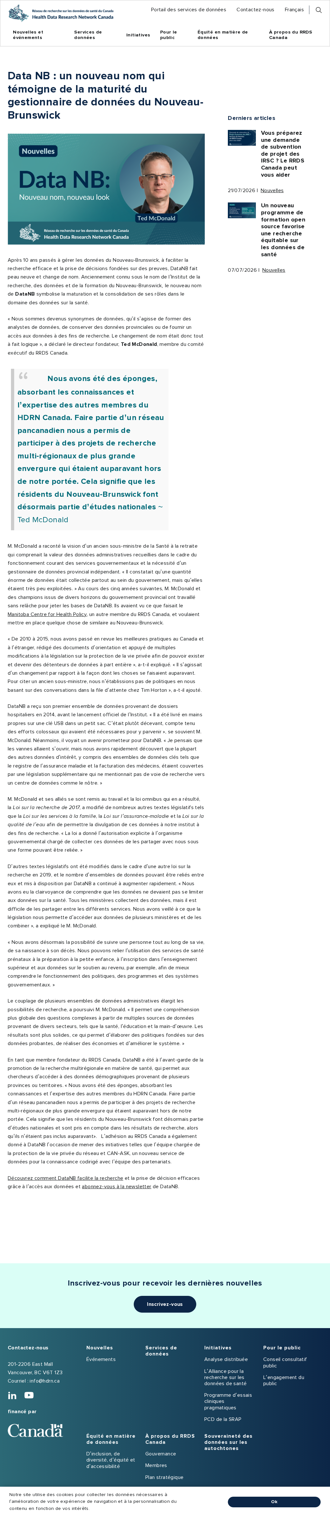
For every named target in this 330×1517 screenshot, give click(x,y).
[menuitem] (189, 9)
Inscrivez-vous (165, 1304)
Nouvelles (272, 190)
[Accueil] (61, 13)
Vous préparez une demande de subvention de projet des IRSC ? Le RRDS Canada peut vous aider (283, 154)
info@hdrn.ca (45, 1381)
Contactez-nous (28, 1347)
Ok (274, 1502)
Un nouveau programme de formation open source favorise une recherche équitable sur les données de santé (283, 230)
